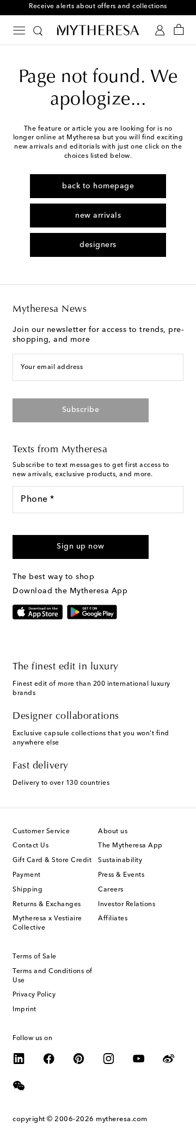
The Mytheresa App (130, 845)
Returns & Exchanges (47, 904)
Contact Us (30, 845)
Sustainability (120, 860)
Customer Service (41, 831)
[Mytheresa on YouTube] (138, 1058)
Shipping (27, 890)
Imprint (24, 1009)
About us (112, 831)
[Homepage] (98, 29)
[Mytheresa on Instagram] (108, 1058)
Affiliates (112, 918)
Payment (27, 875)
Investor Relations (126, 904)
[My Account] (159, 30)
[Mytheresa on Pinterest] (78, 1058)
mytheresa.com (122, 1119)
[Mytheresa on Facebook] (49, 1058)
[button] (81, 547)
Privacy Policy (34, 995)
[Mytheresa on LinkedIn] (19, 1058)
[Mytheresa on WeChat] (19, 1085)
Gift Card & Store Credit (52, 860)
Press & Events (121, 875)
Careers (111, 890)
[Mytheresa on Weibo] (168, 1058)
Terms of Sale (35, 957)
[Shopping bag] (178, 30)
